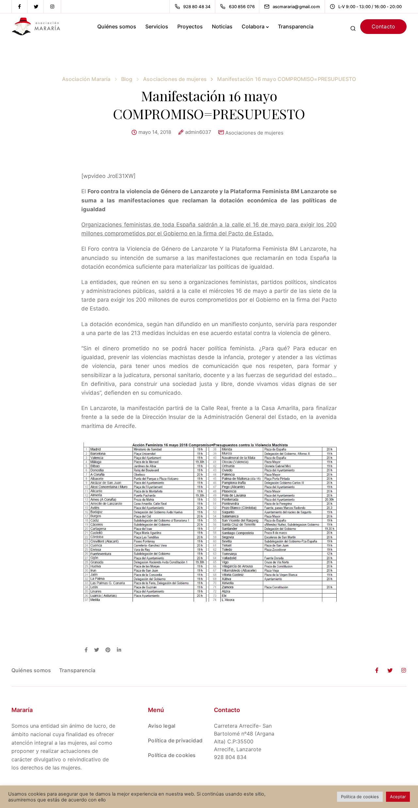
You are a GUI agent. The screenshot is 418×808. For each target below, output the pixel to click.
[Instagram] (52, 6)
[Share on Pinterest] (107, 650)
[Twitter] (36, 6)
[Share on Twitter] (96, 650)
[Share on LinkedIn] (119, 650)
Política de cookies (172, 755)
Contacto (383, 26)
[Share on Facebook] (86, 650)
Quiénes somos (116, 26)
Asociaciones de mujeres (254, 132)
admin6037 (198, 132)
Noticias (222, 26)
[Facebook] (19, 6)
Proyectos (190, 26)
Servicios (156, 26)
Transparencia (296, 26)
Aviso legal (161, 725)
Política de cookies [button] (360, 796)
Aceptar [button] (398, 796)
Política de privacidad (175, 740)
